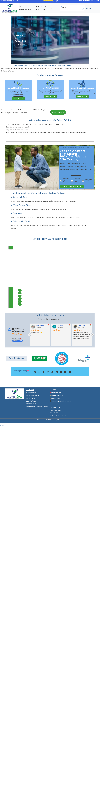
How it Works (31, 398)
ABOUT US (30, 390)
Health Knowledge (32, 395)
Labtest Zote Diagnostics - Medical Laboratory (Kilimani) (19, 330)
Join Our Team (31, 401)
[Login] (90, 8)
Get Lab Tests (31, 392)
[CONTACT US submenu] (51, 8)
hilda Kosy (59, 325)
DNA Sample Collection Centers (37, 406)
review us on (16, 340)
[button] (18, 98)
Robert (38, 325)
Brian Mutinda (82, 325)
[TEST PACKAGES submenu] (34, 8)
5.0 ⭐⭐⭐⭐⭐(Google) (50, 1)
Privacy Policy (31, 404)
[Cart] (86, 8)
